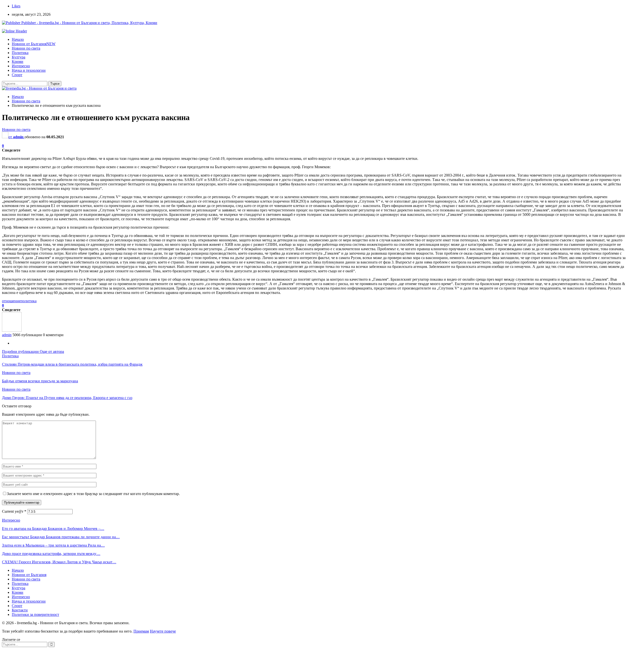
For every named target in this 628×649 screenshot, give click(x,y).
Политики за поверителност (35, 614)
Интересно (21, 66)
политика (29, 301)
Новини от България (33, 44)
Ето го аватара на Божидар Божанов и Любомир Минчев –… (53, 528)
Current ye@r (14, 511)
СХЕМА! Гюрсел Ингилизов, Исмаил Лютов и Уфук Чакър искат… (59, 562)
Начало (18, 39)
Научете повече (163, 631)
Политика (20, 53)
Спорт (17, 75)
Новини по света (26, 48)
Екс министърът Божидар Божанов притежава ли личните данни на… (61, 537)
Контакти (20, 610)
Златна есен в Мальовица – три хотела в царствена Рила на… (53, 545)
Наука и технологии (29, 70)
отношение (11, 301)
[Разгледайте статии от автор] (12, 330)
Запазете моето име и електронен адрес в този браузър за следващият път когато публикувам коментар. (93, 494)
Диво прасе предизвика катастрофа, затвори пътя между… (51, 554)
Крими (17, 61)
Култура (18, 57)
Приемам (141, 631)
